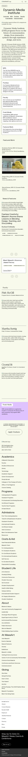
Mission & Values (6, 606)
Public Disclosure (7, 625)
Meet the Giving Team (8, 694)
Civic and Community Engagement (12, 609)
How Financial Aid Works (8, 542)
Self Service (5, 559)
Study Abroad (6, 479)
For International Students (9, 556)
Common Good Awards (8, 660)
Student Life (9, 568)
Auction (4, 684)
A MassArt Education (8, 460)
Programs (7, 491)
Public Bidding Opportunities (10, 631)
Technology (5, 471)
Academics (8, 457)
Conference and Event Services (11, 663)
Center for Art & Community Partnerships (14, 657)
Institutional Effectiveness (9, 620)
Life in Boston (6, 571)
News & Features (9, 199)
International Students (8, 524)
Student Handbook (7, 599)
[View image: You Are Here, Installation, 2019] (14, 183)
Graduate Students (7, 521)
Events (3, 727)
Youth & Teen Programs (8, 506)
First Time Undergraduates (9, 516)
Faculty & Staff (5, 709)
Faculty (22, 16)
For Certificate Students (9, 553)
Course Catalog (6, 487)
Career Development (8, 476)
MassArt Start (6, 545)
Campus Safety (6, 591)
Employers (4, 712)
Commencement (7, 665)
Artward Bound (6, 508)
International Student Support (10, 593)
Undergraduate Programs (9, 495)
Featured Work (18, 18)
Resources (5, 535)
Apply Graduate (14, 432)
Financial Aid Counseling (8, 564)
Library (4, 468)
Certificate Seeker (7, 527)
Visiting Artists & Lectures (9, 655)
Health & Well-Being (7, 588)
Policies (3, 751)
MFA (11, 16)
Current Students (6, 707)
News (3, 724)
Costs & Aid (8, 539)
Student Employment (8, 585)
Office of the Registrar (8, 485)
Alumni (3, 704)
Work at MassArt (7, 628)
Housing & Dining (6, 574)
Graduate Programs (7, 497)
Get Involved (5, 582)
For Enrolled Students (8, 561)
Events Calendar (6, 641)
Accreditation (6, 623)
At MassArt (8, 635)
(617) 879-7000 (6, 450)
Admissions (8, 512)
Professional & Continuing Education (12, 500)
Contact (4, 718)
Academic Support (7, 474)
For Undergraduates (7, 548)
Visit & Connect (6, 529)
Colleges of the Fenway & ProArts (11, 482)
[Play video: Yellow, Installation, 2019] (14, 165)
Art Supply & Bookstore (8, 596)
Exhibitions (5, 649)
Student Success (7, 580)
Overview (6, 16)
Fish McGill (8, 293)
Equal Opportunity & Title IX (10, 617)
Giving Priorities (6, 676)
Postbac (16, 16)
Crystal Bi (7, 365)
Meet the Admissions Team (9, 532)
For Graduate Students (8, 550)
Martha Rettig (9, 329)
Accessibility (4, 753)
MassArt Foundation (8, 691)
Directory (4, 721)
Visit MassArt (6, 638)
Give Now (4, 673)
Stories (4, 646)
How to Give (5, 678)
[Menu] (25, 2)
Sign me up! (6, 744)
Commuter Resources (8, 577)
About (5, 603)
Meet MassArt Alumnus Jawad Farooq (12, 261)
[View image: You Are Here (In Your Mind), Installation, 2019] (14, 144)
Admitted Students (6, 715)
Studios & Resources (8, 465)
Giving (5, 670)
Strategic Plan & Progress (9, 614)
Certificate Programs (8, 503)
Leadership (5, 612)
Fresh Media (9, 18)
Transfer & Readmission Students (11, 518)
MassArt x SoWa (6, 652)
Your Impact (5, 681)
